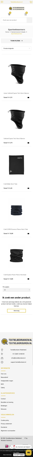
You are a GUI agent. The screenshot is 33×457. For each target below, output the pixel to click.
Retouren (3, 409)
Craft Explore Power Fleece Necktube (15, 274)
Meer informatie (7, 454)
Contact (3, 399)
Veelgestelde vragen (7, 381)
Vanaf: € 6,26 (8, 188)
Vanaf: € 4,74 (8, 143)
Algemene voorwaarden (8, 430)
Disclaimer (4, 427)
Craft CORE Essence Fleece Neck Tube (16, 229)
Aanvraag (16, 310)
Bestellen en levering (7, 402)
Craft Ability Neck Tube (10, 184)
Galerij (3, 387)
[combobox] (14, 20)
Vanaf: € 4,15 (8, 97)
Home (7, 32)
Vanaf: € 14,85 (8, 279)
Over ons (3, 374)
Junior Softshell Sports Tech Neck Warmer (16, 93)
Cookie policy (5, 420)
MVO (2, 384)
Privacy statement (6, 424)
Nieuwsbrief (4, 377)
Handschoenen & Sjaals (18, 32)
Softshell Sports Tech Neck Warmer (14, 138)
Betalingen (4, 406)
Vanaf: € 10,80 (8, 233)
